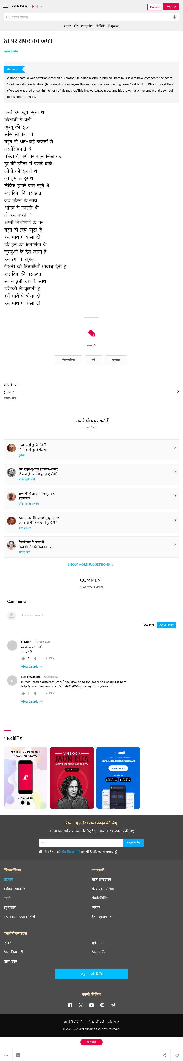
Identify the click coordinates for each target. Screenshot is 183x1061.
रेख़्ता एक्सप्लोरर (102, 916)
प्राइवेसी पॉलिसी (73, 1022)
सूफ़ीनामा (98, 942)
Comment (166, 625)
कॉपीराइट (113, 1022)
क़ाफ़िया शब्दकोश (15, 888)
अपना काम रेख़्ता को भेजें (19, 916)
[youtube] (91, 1004)
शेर (76, 26)
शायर (67, 26)
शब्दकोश (87, 26)
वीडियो (100, 26)
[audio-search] (174, 17)
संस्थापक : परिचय (103, 888)
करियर (96, 907)
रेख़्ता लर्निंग (99, 952)
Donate (154, 7)
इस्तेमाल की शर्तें (95, 1022)
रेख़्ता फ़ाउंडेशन (101, 879)
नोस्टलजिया (68, 360)
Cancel (149, 625)
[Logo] (19, 7)
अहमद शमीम (11, 51)
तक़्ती (7, 898)
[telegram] (112, 1004)
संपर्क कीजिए (100, 898)
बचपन (116, 360)
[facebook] (70, 1004)
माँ (93, 360)
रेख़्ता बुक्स (10, 961)
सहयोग (8, 879)
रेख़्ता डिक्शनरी (13, 952)
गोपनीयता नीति (70, 851)
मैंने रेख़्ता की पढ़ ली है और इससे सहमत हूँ (81, 851)
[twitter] (80, 1004)
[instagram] (102, 1004)
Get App (171, 6)
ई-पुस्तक (113, 26)
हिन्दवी (8, 942)
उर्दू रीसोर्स (10, 907)
